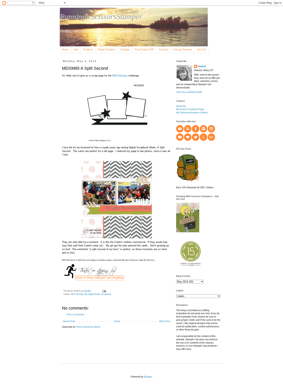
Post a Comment (75, 314)
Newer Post (69, 321)
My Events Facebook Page (190, 109)
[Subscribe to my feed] (187, 131)
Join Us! (201, 49)
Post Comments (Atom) (88, 327)
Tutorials (163, 49)
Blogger (148, 376)
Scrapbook (106, 294)
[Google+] (211, 140)
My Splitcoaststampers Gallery (192, 112)
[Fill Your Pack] (187, 181)
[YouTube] (179, 140)
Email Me (181, 106)
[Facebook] (195, 131)
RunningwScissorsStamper (101, 16)
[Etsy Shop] (203, 140)
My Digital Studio (92, 294)
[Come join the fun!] (187, 231)
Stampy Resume (182, 49)
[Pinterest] (203, 131)
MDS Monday (119, 75)
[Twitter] (195, 140)
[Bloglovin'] (187, 140)
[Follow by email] (179, 131)
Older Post (164, 321)
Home (65, 49)
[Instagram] (211, 131)
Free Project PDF (144, 49)
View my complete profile (189, 92)
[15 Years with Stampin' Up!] (190, 267)
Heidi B (202, 66)
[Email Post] (103, 291)
